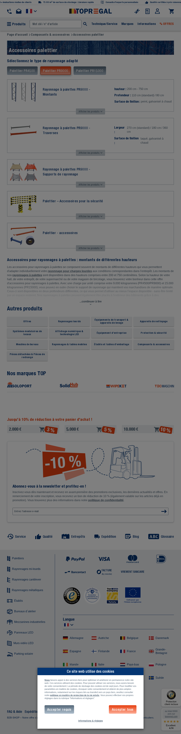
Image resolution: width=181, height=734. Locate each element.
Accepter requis (59, 709)
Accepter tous (122, 709)
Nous (47, 680)
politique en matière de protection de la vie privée (74, 695)
